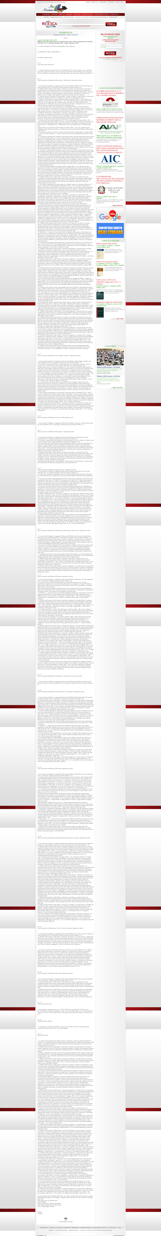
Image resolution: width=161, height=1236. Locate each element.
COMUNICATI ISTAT (85, 1227)
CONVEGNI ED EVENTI (56, 17)
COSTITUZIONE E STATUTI (99, 1227)
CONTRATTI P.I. (112, 1227)
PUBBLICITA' (94, 2)
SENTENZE (52, 1227)
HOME (88, 2)
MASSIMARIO (44, 1227)
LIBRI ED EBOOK (69, 17)
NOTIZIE (46, 17)
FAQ (122, 2)
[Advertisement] (97, 8)
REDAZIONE (103, 2)
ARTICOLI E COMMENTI (63, 1227)
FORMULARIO (113, 17)
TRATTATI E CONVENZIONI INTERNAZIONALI (95, 17)
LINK (119, 1227)
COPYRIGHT (111, 2)
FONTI (117, 2)
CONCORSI (78, 17)
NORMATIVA (74, 1227)
